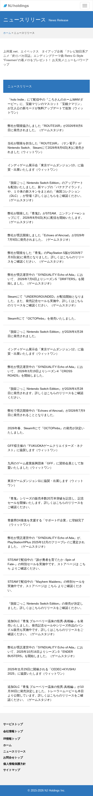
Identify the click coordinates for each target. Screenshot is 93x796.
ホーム (7, 32)
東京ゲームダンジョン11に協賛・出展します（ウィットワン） (45, 483)
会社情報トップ (13, 731)
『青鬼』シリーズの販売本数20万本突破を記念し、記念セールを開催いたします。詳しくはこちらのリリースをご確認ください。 (46, 503)
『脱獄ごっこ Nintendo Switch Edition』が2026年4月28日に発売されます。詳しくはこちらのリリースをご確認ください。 (45, 393)
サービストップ (13, 724)
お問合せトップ (13, 757)
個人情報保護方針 (14, 763)
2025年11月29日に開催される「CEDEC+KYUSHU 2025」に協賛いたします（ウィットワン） (42, 671)
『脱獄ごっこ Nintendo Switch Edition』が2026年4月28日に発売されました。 (45, 334)
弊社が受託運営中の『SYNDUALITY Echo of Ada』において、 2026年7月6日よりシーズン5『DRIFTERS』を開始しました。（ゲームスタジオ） (46, 279)
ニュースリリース (20, 86)
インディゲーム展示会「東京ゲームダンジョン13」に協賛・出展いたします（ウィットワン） (46, 167)
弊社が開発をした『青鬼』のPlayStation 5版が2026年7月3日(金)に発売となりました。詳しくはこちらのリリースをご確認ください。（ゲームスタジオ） (46, 257)
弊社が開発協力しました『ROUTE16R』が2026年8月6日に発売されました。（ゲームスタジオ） (45, 128)
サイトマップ (11, 770)
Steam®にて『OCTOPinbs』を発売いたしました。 (42, 318)
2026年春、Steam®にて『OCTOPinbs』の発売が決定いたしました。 (46, 430)
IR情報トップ (11, 738)
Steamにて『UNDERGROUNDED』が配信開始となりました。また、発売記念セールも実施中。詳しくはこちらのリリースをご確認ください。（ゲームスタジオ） (46, 301)
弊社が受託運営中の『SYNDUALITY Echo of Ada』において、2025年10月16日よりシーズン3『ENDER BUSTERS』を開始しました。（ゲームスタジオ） (45, 652)
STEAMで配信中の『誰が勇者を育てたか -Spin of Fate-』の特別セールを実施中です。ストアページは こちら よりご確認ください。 (46, 564)
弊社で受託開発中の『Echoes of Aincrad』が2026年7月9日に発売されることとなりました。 (46, 413)
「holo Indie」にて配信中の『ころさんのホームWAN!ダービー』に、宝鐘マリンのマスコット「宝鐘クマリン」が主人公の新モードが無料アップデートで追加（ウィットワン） (45, 106)
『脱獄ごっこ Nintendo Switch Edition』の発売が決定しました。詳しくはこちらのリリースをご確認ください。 (45, 606)
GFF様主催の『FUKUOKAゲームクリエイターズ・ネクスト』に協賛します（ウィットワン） (45, 448)
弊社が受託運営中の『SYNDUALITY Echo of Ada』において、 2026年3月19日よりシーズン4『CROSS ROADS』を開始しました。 (45, 371)
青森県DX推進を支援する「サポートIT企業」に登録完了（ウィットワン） (46, 522)
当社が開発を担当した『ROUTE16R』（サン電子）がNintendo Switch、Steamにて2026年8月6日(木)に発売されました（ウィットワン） (46, 148)
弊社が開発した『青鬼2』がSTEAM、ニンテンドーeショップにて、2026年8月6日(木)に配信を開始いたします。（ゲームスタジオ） (46, 218)
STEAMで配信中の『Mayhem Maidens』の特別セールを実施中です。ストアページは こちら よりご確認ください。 (46, 586)
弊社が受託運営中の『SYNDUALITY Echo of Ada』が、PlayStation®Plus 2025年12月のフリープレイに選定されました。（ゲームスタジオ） (46, 542)
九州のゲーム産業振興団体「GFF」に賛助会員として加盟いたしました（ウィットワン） (45, 465)
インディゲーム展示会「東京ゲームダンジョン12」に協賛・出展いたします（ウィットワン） (46, 351)
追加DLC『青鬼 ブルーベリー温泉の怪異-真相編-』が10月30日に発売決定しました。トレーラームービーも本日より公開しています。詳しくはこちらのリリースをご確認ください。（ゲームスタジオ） (46, 693)
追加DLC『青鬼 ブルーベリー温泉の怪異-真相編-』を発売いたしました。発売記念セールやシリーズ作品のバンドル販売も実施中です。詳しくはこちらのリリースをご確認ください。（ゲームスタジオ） (45, 627)
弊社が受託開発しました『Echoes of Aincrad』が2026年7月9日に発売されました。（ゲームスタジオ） (46, 237)
